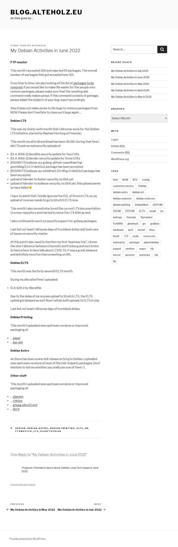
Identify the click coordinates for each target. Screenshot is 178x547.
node (136, 236)
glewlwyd (132, 223)
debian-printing (62, 428)
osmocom (149, 236)
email (152, 211)
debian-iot (138, 192)
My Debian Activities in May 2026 (130, 83)
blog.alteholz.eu (46, 12)
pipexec (18, 396)
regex (142, 248)
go (144, 223)
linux (152, 229)
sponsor (130, 254)
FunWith (118, 223)
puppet (117, 248)
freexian (131, 217)
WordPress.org (120, 159)
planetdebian (50, 431)
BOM (125, 179)
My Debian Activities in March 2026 (131, 96)
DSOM (117, 211)
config (145, 179)
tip (114, 261)
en (86, 428)
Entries (118, 146)
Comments (120, 152)
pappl (16, 338)
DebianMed (141, 204)
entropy (117, 217)
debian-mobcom (145, 198)
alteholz (39, 45)
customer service (123, 185)
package (134, 242)
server (117, 254)
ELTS (79, 428)
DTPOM (129, 211)
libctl (16, 409)
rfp (152, 248)
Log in (114, 139)
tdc (156, 254)
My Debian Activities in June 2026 (130, 77)
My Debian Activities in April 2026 (130, 90)
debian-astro (37, 428)
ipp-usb (18, 342)
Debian (20, 428)
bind (115, 179)
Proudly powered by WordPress (27, 538)
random (130, 248)
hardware (118, 229)
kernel (141, 229)
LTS (36, 431)
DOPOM (157, 204)
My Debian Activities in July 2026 (129, 70)
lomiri (116, 236)
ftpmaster (23, 431)
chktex (17, 400)
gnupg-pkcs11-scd (25, 405)
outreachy (119, 242)
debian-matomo (122, 198)
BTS (135, 179)
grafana (154, 223)
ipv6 (130, 229)
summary (144, 254)
